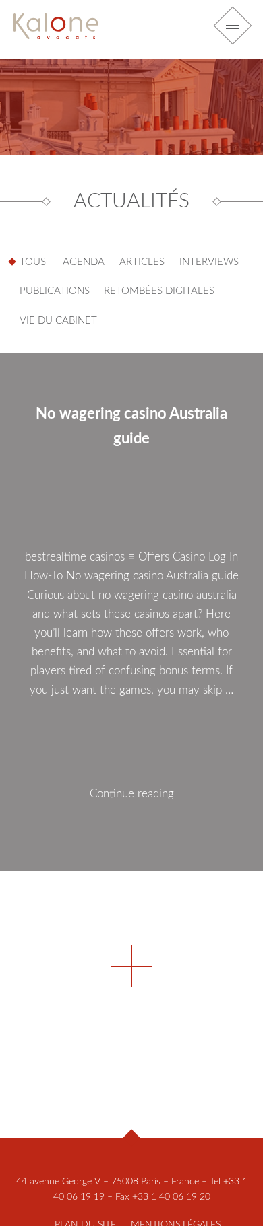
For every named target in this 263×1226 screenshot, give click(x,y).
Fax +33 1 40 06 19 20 (162, 1197)
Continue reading (154, 829)
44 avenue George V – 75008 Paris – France (107, 1181)
